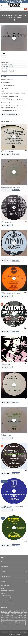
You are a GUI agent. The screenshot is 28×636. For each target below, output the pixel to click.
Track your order (4, 579)
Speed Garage (11, 623)
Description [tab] (4, 76)
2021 (15, 615)
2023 (22, 615)
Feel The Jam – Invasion (5, 258)
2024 (25, 615)
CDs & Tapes (23, 617)
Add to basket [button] (16, 154)
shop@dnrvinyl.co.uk (9, 597)
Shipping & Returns (5, 576)
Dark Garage (11, 619)
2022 (19, 615)
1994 (12, 611)
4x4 (5, 611)
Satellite (5, 68)
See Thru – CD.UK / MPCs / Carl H (8, 222)
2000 (4, 66)
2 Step (2, 611)
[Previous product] (15, 20)
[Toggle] (26, 571)
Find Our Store (4, 566)
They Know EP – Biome (5, 364)
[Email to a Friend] (9, 71)
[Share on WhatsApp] (2, 71)
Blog (2, 561)
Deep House (23, 619)
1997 (22, 611)
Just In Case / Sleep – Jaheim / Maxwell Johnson (10, 187)
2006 (25, 613)
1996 (18, 611)
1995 (15, 611)
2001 (9, 613)
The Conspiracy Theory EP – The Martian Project (11, 470)
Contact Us (3, 564)
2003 (15, 613)
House (2, 623)
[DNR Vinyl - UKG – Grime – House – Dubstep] (14, 5)
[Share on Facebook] (4, 71)
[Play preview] (14, 38)
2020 (12, 615)
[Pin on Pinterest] (11, 71)
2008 (6, 615)
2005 (22, 613)
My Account (3, 571)
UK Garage (23, 623)
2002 (12, 613)
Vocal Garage (11, 66)
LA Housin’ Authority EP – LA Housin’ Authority (10, 293)
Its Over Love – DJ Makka (6, 435)
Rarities (6, 623)
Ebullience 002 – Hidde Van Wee (7, 542)
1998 (25, 611)
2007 (2, 615)
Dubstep (3, 621)
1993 (9, 611)
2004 (19, 613)
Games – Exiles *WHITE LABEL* (7, 151)
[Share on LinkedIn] (14, 71)
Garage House (12, 621)
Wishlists (3, 581)
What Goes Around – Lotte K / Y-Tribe (8, 400)
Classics (19, 17)
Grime (17, 621)
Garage (13, 17)
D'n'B (7, 619)
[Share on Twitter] (7, 71)
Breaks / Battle (17, 617)
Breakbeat (8, 617)
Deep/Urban (17, 619)
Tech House (17, 623)
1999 (2, 613)
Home (8, 17)
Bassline (2, 617)
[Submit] (25, 9)
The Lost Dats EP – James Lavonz (7, 329)
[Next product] (13, 20)
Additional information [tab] (7, 79)
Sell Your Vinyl (4, 574)
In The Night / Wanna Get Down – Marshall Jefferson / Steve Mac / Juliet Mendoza (12, 507)
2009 (9, 615)
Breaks (12, 617)
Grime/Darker (22, 621)
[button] (2, 5)
